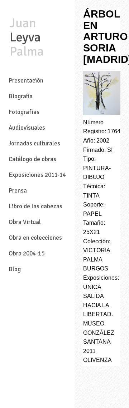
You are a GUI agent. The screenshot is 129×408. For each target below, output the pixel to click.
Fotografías (24, 112)
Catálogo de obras (32, 159)
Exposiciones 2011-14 (37, 175)
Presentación (26, 80)
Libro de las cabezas (35, 206)
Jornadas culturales (34, 143)
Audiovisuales (27, 127)
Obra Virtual (25, 222)
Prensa (18, 190)
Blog (15, 269)
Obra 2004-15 (26, 253)
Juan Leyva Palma (26, 37)
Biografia (21, 96)
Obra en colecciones (35, 238)
